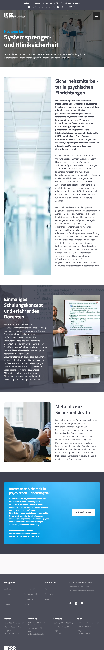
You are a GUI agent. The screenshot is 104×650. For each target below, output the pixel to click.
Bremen (7, 618)
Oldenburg (57, 618)
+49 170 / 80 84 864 (85, 626)
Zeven (79, 618)
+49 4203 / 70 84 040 (68, 7)
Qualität (7, 604)
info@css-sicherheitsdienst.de (43, 7)
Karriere (27, 604)
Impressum (49, 599)
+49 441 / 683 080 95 (61, 626)
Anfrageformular (83, 512)
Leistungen (8, 594)
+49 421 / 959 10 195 (12, 626)
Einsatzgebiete (30, 599)
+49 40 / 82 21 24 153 (37, 628)
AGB (46, 588)
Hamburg (32, 618)
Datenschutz (49, 594)
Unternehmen (29, 588)
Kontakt (7, 599)
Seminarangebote (31, 594)
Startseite (8, 588)
